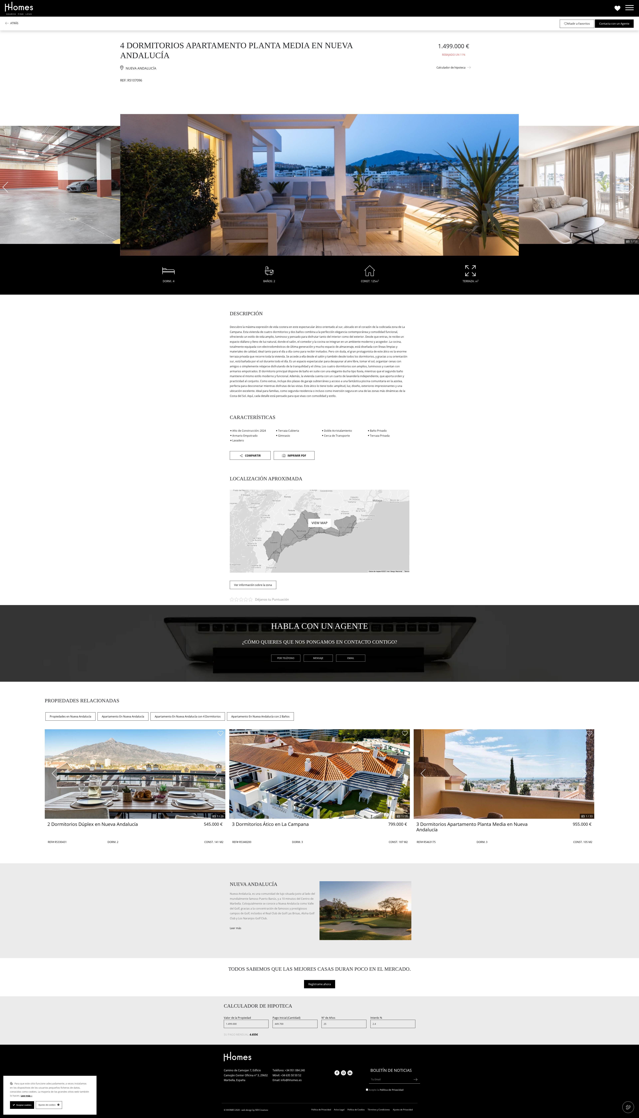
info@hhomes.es (291, 1080)
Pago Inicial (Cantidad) (286, 1018)
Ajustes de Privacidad (403, 1109)
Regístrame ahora (319, 984)
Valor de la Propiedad (237, 1018)
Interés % (376, 1018)
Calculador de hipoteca (450, 67)
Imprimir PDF (296, 455)
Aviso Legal (339, 1109)
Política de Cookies (356, 1109)
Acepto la (386, 1089)
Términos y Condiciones (379, 1109)
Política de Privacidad (392, 1089)
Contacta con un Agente (614, 23)
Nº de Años (328, 1018)
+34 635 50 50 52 (291, 1075)
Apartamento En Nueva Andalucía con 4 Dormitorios (188, 716)
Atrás (14, 23)
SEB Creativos (261, 1110)
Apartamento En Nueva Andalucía (123, 716)
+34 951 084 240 (295, 1070)
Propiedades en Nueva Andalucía (70, 716)
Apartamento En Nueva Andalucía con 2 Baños (260, 716)
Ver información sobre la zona (253, 585)
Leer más (235, 928)
